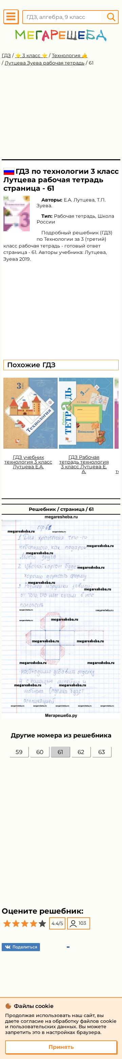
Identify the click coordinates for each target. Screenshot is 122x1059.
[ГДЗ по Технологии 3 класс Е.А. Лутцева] (16, 213)
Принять (61, 1047)
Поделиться (25, 946)
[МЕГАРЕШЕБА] (61, 35)
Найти (111, 17)
